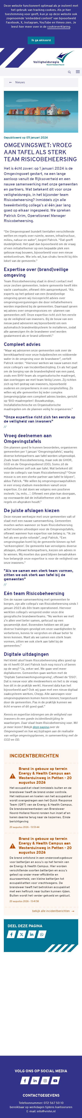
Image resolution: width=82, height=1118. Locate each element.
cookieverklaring (58, 26)
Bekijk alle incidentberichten (51, 911)
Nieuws (20, 82)
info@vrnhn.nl (46, 1111)
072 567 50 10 (54, 1103)
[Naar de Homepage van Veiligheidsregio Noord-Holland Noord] (53, 57)
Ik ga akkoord (41, 40)
